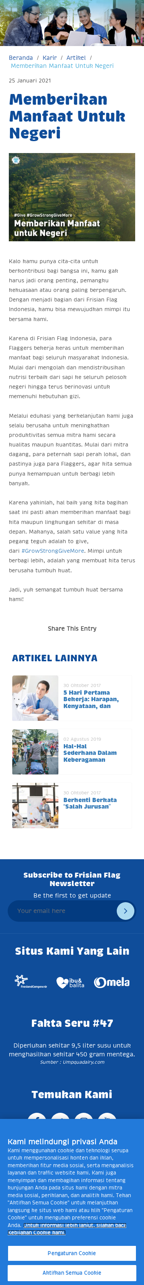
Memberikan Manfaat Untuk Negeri (62, 66)
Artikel (76, 58)
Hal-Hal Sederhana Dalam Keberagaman (90, 753)
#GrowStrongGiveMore (53, 551)
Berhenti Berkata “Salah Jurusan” (90, 803)
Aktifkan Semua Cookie (72, 1272)
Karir (50, 58)
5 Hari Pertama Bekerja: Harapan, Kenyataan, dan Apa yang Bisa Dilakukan (91, 706)
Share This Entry (72, 628)
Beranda (21, 58)
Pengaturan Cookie (72, 1253)
